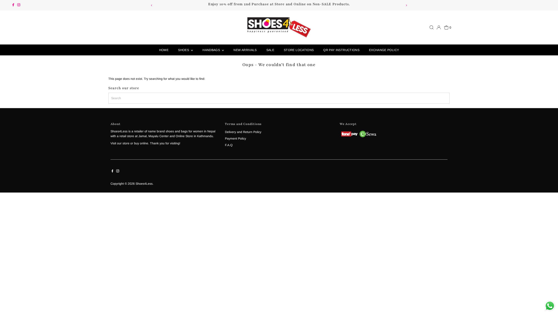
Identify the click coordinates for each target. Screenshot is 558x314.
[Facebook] (13, 5)
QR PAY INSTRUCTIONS (341, 50)
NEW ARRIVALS (245, 50)
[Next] (406, 5)
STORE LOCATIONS (299, 50)
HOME (163, 50)
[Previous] (152, 5)
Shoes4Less (144, 183)
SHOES (184, 50)
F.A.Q (229, 145)
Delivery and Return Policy (243, 132)
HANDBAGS (211, 50)
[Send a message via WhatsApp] (550, 306)
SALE (270, 50)
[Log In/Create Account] (439, 27)
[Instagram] (18, 5)
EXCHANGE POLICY (384, 50)
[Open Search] (432, 27)
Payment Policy (235, 138)
